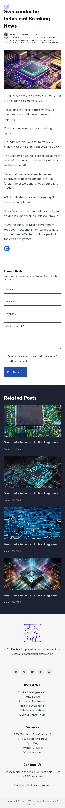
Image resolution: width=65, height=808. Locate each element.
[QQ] (41, 672)
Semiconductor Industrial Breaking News (31, 442)
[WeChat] (24, 672)
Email (10, 301)
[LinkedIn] (16, 672)
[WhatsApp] (32, 672)
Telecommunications (47, 43)
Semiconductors (26, 43)
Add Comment (15, 326)
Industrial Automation (30, 40)
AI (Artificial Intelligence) (17, 38)
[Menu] (59, 6)
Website (11, 313)
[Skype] (49, 672)
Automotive (38, 38)
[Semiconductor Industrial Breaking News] (32, 421)
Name (10, 289)
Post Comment (15, 372)
